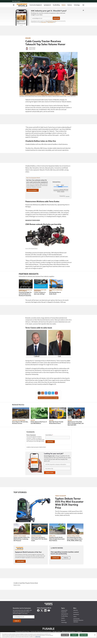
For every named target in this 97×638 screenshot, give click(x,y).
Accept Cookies (84, 634)
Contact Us (79, 631)
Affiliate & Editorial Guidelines (68, 631)
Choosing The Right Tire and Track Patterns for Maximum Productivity (25, 294)
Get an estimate (32, 190)
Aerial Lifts (52, 535)
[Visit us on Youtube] (49, 610)
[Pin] (56, 393)
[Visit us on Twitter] (42, 610)
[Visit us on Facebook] (38, 610)
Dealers (28, 38)
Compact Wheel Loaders (73, 535)
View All (65, 557)
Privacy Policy (43, 22)
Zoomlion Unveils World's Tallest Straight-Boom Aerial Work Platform (56, 539)
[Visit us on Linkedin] (45, 610)
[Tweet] (53, 393)
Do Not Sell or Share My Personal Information (41, 631)
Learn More (20, 561)
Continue (50, 441)
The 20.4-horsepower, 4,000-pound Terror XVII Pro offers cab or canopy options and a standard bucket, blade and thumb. (69, 513)
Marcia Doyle (32, 47)
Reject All (74, 634)
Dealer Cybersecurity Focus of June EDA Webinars (39, 422)
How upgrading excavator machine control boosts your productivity (65, 553)
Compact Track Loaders (20, 535)
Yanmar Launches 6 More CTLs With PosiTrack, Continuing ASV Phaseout (22, 539)
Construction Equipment (18, 420)
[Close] (94, 634)
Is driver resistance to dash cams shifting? (40, 293)
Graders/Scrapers (36, 535)
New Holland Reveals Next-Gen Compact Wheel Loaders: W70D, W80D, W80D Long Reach (75, 539)
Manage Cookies (56, 631)
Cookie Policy (37, 636)
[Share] (46, 393)
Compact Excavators (60, 495)
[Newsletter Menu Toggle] (83, 5)
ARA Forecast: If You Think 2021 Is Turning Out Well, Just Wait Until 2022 (76, 423)
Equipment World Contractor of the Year (28, 552)
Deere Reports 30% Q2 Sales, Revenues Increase (20, 422)
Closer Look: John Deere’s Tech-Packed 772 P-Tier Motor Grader (39, 539)
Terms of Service (50, 22)
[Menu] (13, 5)
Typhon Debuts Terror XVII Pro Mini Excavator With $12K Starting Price (69, 503)
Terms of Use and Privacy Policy (51, 21)
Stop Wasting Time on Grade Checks (55, 293)
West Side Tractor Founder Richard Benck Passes (56, 422)
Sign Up (17, 621)
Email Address (49, 434)
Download (56, 557)
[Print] (39, 393)
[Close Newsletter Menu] (83, 10)
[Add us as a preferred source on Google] (42, 393)
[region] (48, 635)
